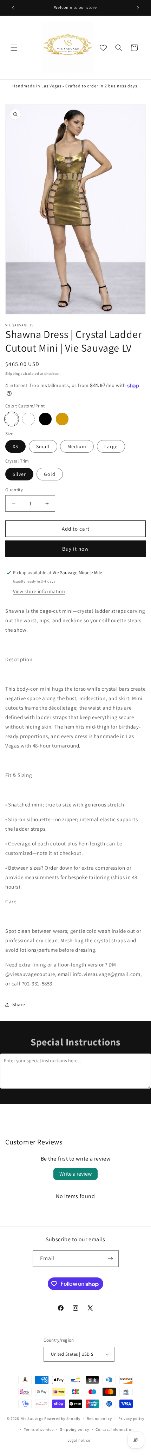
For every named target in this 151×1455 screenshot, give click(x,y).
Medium (76, 446)
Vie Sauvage (32, 1418)
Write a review (75, 1173)
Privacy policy (131, 1418)
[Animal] (28, 419)
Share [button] (18, 1004)
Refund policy (99, 1418)
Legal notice (78, 1440)
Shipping (12, 373)
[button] (14, 47)
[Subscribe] (110, 1258)
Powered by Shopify (62, 1418)
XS (15, 446)
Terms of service (38, 1429)
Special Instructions (75, 1041)
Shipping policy (74, 1429)
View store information (39, 591)
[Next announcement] (138, 7)
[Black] (45, 419)
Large (111, 446)
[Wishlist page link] (103, 47)
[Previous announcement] (13, 7)
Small (43, 446)
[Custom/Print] (11, 419)
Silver (19, 474)
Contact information (114, 1429)
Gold (49, 474)
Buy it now (75, 548)
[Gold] (62, 419)
